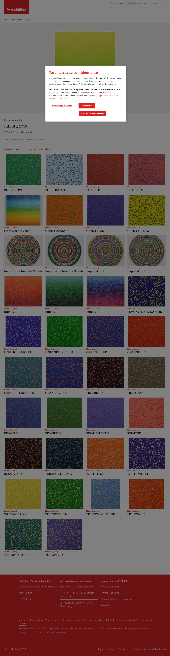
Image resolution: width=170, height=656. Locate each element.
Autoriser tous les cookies (92, 113)
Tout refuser (87, 105)
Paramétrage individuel (62, 105)
